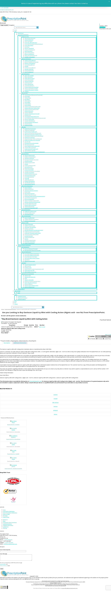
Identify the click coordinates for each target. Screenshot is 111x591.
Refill (19, 293)
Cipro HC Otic (27, 141)
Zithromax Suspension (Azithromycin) (33, 134)
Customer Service (22, 296)
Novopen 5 (26, 259)
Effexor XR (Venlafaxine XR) (30, 55)
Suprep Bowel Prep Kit (29, 184)
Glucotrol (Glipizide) (28, 69)
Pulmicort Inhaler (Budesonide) (31, 109)
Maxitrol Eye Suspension (30, 129)
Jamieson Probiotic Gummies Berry (32, 281)
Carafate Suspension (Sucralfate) (32, 171)
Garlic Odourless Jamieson (30, 282)
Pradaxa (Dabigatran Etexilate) (31, 87)
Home (15, 30)
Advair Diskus (27, 100)
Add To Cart (42, 327)
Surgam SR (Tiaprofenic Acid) (31, 208)
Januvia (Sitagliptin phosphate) (31, 62)
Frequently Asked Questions (10, 522)
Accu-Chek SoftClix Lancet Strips (31, 255)
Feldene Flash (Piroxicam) (30, 195)
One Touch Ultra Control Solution (31, 258)
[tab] (7, 343)
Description (7, 343)
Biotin (25, 278)
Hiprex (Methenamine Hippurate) (31, 146)
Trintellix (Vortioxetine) (29, 57)
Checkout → (102, 27)
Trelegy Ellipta (27, 98)
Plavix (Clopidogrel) (28, 84)
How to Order (17, 291)
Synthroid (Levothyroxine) (30, 211)
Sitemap (5, 528)
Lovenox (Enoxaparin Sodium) (31, 90)
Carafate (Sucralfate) (29, 172)
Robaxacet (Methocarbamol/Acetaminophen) (34, 196)
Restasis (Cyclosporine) (29, 220)
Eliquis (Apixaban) (28, 77)
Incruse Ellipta (27, 105)
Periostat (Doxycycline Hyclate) (31, 143)
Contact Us (5, 526)
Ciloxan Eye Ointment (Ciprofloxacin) (32, 133)
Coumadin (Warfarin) (29, 85)
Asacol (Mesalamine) (29, 177)
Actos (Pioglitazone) (28, 72)
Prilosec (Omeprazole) (29, 155)
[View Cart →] (99, 24)
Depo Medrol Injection (29, 193)
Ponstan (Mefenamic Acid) (30, 203)
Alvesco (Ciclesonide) (29, 119)
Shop (15, 31)
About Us (5, 519)
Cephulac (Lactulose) (29, 158)
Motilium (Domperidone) (29, 157)
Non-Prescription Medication (24, 245)
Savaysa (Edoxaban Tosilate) (31, 88)
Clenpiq (26, 164)
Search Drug (20, 33)
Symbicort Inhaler (28, 125)
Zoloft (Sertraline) (28, 41)
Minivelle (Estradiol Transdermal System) (33, 230)
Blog (15, 302)
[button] (4, 587)
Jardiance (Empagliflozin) (30, 60)
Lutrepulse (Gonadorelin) (30, 227)
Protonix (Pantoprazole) (29, 165)
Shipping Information (22, 298)
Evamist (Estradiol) (28, 236)
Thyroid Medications (25, 209)
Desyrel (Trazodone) (29, 48)
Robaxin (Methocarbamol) (30, 205)
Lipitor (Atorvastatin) (29, 75)
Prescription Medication (23, 34)
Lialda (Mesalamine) (29, 179)
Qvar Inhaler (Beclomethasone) (31, 116)
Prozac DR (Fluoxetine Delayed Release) (33, 44)
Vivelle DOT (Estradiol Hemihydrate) (32, 233)
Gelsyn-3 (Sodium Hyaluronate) (31, 200)
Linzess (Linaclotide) (29, 169)
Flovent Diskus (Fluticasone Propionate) (33, 95)
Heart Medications (25, 74)
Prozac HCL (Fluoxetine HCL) (30, 42)
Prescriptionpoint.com (35, 381)
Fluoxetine (26, 47)
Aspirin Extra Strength (29, 270)
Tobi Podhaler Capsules (29, 150)
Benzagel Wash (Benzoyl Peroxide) (32, 250)
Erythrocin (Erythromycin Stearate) (32, 140)
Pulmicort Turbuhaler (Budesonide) (32, 106)
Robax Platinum (28, 187)
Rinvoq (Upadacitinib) (29, 199)
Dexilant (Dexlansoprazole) (30, 174)
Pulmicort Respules (28, 111)
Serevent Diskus (28, 123)
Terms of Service (3, 565)
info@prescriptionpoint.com (7, 9)
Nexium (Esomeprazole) (29, 175)
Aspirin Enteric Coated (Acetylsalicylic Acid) (34, 269)
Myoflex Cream (27, 267)
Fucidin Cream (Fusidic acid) (30, 131)
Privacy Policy (3, 564)
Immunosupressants (26, 216)
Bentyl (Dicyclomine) (29, 168)
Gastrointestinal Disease (10, 309)
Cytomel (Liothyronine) (29, 213)
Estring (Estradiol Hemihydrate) (31, 234)
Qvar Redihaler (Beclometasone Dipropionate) (35, 118)
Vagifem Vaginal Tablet (29, 226)
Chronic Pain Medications (27, 186)
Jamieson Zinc (27, 275)
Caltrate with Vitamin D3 (29, 277)
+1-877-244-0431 (4, 7)
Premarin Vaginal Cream (30, 240)
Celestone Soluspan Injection (31, 190)
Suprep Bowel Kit (28, 167)
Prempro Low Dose (28, 228)
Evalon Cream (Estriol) (29, 243)
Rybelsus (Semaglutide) (29, 63)
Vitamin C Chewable (29, 280)
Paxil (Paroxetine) (28, 51)
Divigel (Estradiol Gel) (29, 237)
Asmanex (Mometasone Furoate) (31, 113)
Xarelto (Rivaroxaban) (29, 78)
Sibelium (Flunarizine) (29, 206)
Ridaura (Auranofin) (28, 189)
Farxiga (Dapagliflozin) (29, 65)
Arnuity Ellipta (27, 103)
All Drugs (5, 515)
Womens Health (24, 222)
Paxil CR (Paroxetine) (29, 52)
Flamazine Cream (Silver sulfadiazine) (33, 139)
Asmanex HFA (27, 115)
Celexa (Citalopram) (28, 39)
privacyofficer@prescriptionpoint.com (69, 588)
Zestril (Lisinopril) (28, 83)
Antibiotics (23, 127)
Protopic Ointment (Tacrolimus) (31, 219)
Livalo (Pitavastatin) (28, 80)
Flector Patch (27, 192)
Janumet (26, 66)
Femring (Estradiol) (28, 224)
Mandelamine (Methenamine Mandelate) (33, 136)
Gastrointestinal (24, 153)
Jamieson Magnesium (29, 287)
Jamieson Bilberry (28, 284)
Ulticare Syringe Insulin (29, 261)
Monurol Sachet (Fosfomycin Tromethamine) (34, 151)
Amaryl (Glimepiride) (29, 70)
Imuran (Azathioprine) (29, 218)
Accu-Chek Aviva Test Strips (30, 257)
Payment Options (22, 299)
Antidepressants (25, 36)
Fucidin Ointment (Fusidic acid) (31, 149)
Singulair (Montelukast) (29, 121)
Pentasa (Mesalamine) (29, 181)
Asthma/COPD (24, 93)
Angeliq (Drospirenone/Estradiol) (31, 231)
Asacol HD (26, 178)
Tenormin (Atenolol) (28, 81)
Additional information (20, 343)
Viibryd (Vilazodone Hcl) (29, 38)
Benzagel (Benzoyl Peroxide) (31, 249)
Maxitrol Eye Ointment (29, 137)
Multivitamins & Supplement (27, 273)
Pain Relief (23, 263)
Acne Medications (25, 247)
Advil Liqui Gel (27, 266)
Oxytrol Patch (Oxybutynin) (30, 197)
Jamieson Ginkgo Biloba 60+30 (31, 285)
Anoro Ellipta (27, 102)
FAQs (15, 301)
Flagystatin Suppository (29, 241)
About (15, 294)
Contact (16, 304)
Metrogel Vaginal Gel (29, 144)
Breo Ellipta (27, 99)
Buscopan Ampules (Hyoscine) (31, 159)
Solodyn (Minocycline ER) (30, 147)
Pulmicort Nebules (28, 112)
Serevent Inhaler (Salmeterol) (31, 122)
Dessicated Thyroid (28, 214)
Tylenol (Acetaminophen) (30, 264)
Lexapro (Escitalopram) (29, 49)
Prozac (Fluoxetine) (28, 45)
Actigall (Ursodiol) (28, 161)
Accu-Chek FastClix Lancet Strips (31, 254)
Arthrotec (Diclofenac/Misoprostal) (32, 202)
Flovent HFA (27, 96)
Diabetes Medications (26, 58)
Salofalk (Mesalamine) (29, 182)
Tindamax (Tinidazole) (29, 130)
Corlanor (26, 91)
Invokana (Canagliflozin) (29, 67)
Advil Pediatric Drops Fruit (30, 272)
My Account (3, 23)
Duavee (26, 238)
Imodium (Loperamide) (29, 162)
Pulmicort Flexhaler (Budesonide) (31, 108)
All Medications (21, 289)
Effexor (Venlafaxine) (29, 54)
